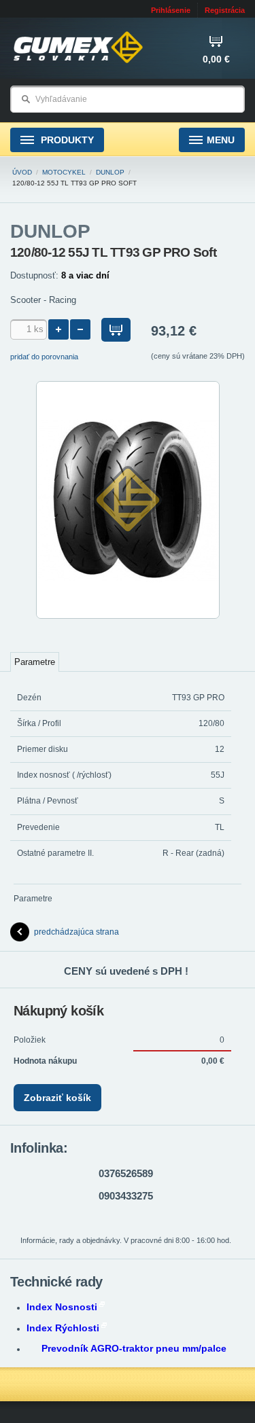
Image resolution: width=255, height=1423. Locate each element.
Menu (221, 139)
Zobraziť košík (57, 1097)
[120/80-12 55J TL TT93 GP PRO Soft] (128, 616)
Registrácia (225, 10)
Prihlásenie (170, 10)
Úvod (22, 172)
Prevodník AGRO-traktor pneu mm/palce (133, 1348)
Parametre (34, 662)
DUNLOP (110, 172)
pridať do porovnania (44, 357)
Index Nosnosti (62, 1306)
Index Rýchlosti (63, 1327)
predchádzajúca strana (76, 932)
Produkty (66, 139)
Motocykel (64, 172)
